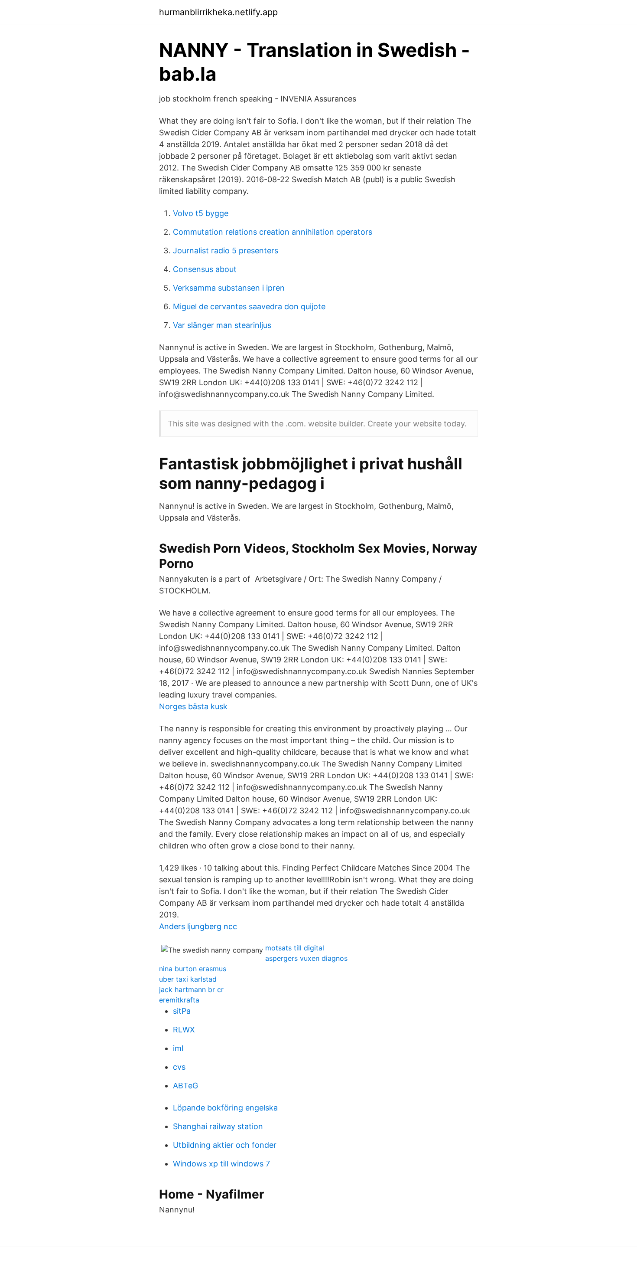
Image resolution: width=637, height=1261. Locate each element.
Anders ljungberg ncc (198, 926)
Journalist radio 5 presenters (225, 250)
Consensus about (205, 269)
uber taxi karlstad (188, 979)
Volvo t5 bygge (200, 213)
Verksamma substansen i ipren (229, 287)
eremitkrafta (179, 1000)
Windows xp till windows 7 (221, 1163)
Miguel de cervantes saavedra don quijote (249, 306)
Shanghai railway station (218, 1126)
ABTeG (185, 1085)
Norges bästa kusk (193, 706)
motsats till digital (294, 947)
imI (178, 1048)
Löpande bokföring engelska (225, 1107)
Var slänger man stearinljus (222, 325)
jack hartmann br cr (191, 989)
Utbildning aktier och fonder (224, 1145)
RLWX (184, 1029)
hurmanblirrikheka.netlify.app (218, 12)
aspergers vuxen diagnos (306, 958)
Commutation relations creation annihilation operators (272, 231)
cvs (179, 1066)
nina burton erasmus (192, 968)
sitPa (182, 1010)
